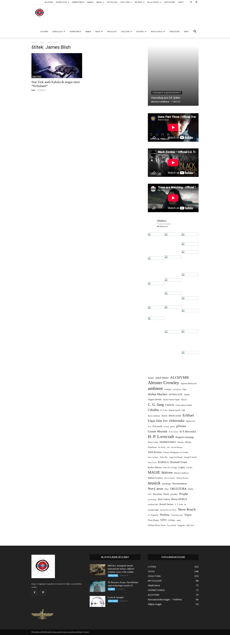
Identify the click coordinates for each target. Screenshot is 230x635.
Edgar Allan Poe (158, 420)
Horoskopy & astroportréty (166, 93)
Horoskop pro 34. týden (165, 97)
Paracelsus (157, 494)
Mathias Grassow (155, 478)
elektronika (176, 420)
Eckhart (188, 415)
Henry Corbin (153, 442)
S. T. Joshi (179, 504)
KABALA (90, 2)
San (33, 90)
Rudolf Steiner (166, 504)
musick (154, 483)
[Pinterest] (196, 2)
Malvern (167, 472)
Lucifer (189, 467)
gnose (172, 426)
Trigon (188, 514)
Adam (151, 377)
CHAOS (169, 404)
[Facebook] (191, 2)
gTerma (181, 426)
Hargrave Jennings (184, 437)
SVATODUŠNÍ (169, 2)
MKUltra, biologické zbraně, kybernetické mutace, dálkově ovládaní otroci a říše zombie (121, 569)
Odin (166, 489)
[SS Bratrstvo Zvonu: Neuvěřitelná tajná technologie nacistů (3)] (97, 586)
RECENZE (138, 2)
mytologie (166, 483)
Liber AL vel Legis (170, 468)
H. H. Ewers (173, 432)
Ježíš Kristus (155, 452)
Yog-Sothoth (171, 525)
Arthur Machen (157, 394)
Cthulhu (153, 410)
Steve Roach (187, 509)
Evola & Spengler (116, 597)
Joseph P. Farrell (190, 457)
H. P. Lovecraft (161, 436)
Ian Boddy (162, 447)
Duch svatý (175, 415)
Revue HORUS (153, 2)
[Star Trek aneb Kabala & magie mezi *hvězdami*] (56, 65)
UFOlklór (171, 520)
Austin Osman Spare (171, 399)
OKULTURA (125, 2)
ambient (155, 388)
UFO (163, 520)
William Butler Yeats (156, 525)
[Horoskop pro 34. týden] (173, 76)
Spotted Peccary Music (168, 510)
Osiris (190, 489)
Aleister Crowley (163, 382)
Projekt (183, 494)
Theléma (164, 514)
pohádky (174, 494)
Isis (168, 447)
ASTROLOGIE (61, 2)
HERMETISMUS (78, 2)
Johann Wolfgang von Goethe (176, 452)
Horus (188, 442)
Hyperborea (152, 447)
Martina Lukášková (160, 101)
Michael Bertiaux (182, 478)
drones (164, 416)
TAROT (181, 2)
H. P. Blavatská (188, 431)
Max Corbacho (169, 478)
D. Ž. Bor (163, 410)
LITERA (111, 589)
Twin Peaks (153, 520)
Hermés (181, 442)
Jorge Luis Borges (176, 457)
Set (185, 504)
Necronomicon (179, 483)
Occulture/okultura (164, 224)
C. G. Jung (156, 404)
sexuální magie (153, 510)
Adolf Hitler (162, 377)
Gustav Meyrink (157, 431)
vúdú (178, 520)
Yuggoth (181, 525)
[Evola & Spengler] (97, 601)
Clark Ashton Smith (183, 405)
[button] (195, 31)
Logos (182, 467)
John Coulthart (153, 457)
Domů (34, 42)
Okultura (161, 220)
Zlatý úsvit (190, 525)
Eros (149, 426)
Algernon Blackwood (189, 384)
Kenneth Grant (178, 462)
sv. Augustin (153, 515)
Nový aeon (155, 488)
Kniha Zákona (155, 467)
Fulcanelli (157, 426)
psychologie (152, 499)
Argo (184, 389)
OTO (149, 494)
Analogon (167, 389)
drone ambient (154, 416)
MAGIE (99, 2)
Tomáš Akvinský (177, 515)
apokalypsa (177, 389)
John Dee (164, 457)
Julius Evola (152, 462)
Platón (166, 494)
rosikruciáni (153, 504)
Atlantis (187, 394)
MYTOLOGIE (112, 2)
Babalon (184, 400)
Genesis (166, 426)
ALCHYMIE (49, 2)
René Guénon (164, 499)
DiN (183, 410)
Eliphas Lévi (190, 421)
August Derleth (154, 399)
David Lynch (174, 410)
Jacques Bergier (176, 447)
